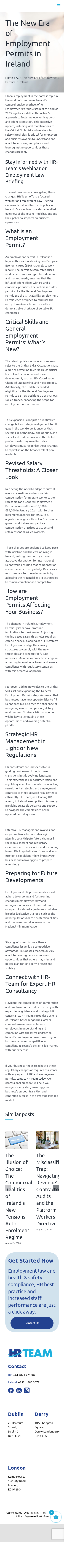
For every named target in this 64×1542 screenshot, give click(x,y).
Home (9, 77)
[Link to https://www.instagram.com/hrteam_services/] (27, 1390)
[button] (8, 1188)
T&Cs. (44, 1512)
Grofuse (44, 1516)
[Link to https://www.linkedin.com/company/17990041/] (19, 1390)
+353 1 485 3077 (28, 1382)
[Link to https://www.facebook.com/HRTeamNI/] (11, 1390)
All (17, 77)
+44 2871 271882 (24, 1375)
